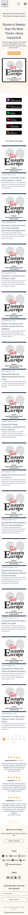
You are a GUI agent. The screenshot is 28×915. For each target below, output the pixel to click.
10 (12, 739)
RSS (24, 860)
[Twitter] (15, 877)
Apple (6, 856)
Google (15, 856)
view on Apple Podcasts (14, 771)
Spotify (23, 856)
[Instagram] (19, 877)
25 (20, 739)
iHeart (16, 860)
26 (24, 739)
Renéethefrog (10, 800)
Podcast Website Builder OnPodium (14, 912)
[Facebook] (11, 877)
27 (14, 742)
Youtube (8, 860)
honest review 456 (10, 760)
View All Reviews (14, 822)
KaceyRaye (10, 780)
